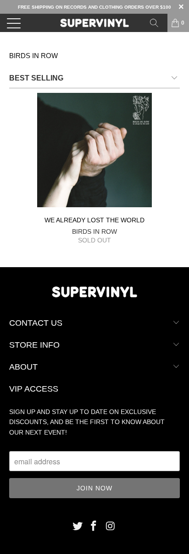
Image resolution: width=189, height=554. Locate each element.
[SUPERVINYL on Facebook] (94, 526)
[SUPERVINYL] (94, 23)
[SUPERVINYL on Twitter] (77, 526)
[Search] (157, 23)
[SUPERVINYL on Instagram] (110, 526)
